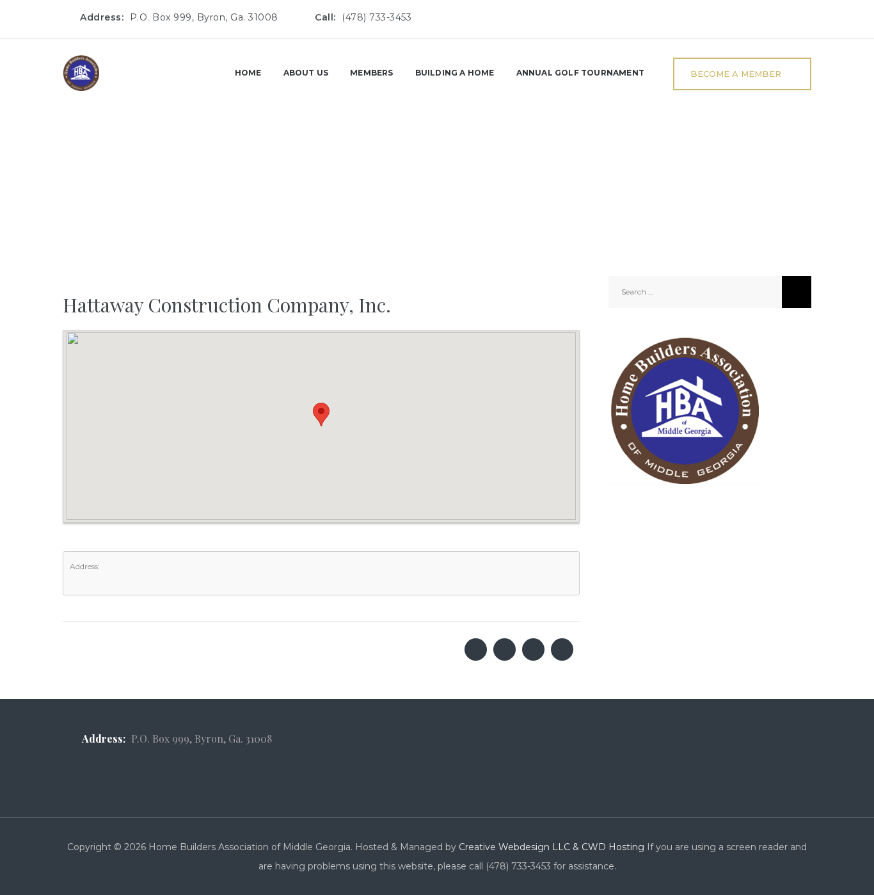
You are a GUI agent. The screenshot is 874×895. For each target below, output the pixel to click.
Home (248, 72)
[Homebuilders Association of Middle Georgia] (81, 72)
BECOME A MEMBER (735, 74)
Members (371, 72)
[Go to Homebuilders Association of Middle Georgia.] (66, 189)
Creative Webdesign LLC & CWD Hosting (551, 847)
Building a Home (455, 72)
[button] (321, 414)
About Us (306, 72)
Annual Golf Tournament (580, 72)
